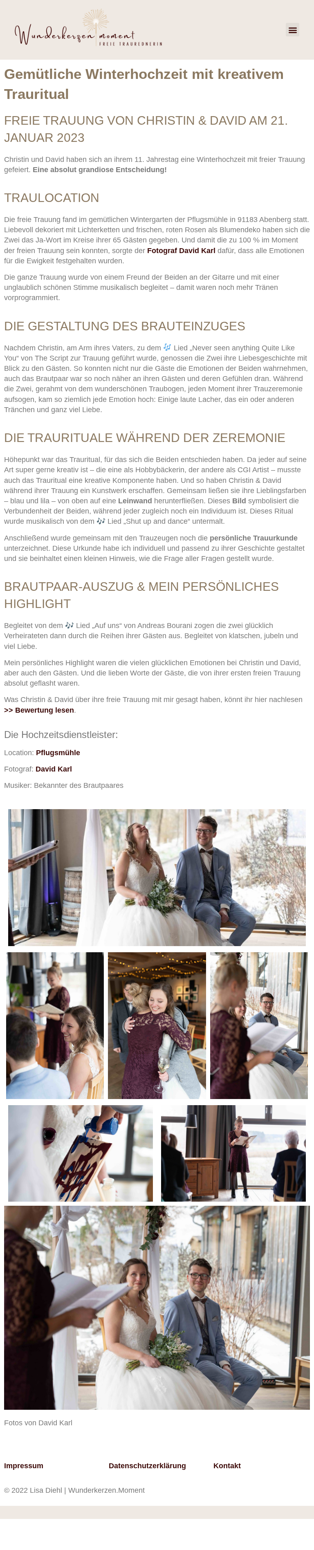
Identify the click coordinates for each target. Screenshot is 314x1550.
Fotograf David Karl (181, 251)
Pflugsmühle (58, 753)
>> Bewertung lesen (39, 710)
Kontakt (227, 1466)
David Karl (55, 769)
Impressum (23, 1466)
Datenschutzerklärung (147, 1466)
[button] (292, 29)
